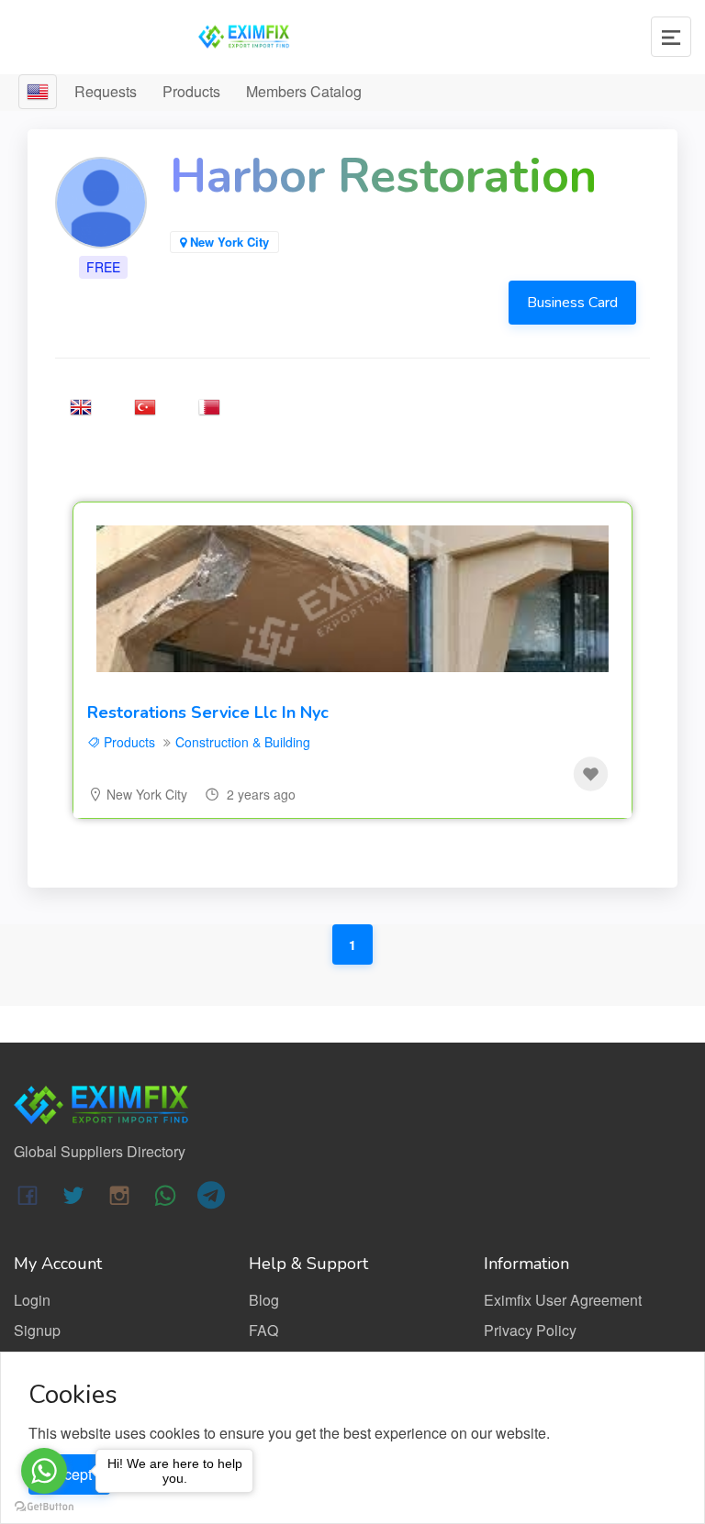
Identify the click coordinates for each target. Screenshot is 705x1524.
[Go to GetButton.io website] (44, 1505)
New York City (146, 794)
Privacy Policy (530, 1330)
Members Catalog (304, 91)
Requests (105, 91)
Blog (264, 1299)
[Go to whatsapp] (44, 1471)
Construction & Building (242, 742)
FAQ (263, 1330)
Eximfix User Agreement (563, 1299)
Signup (37, 1330)
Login (32, 1299)
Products (191, 91)
